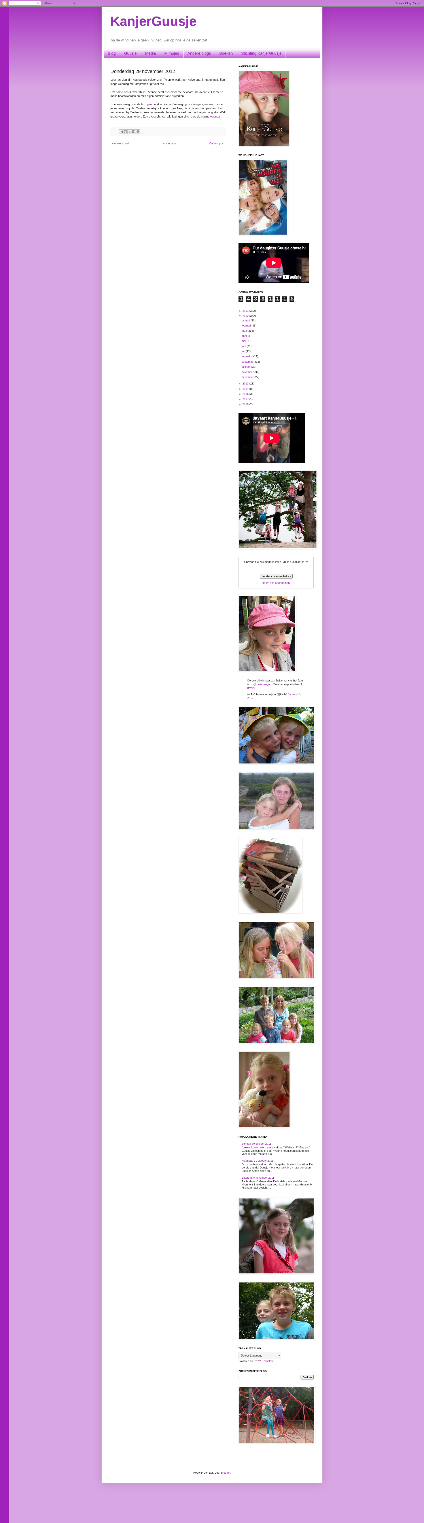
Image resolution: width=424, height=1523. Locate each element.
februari (247, 325)
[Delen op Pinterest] (138, 131)
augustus (247, 356)
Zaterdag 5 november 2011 (258, 1177)
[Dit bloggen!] (125, 131)
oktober (246, 366)
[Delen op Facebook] (134, 131)
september (248, 361)
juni (244, 346)
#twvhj (251, 688)
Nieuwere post (120, 143)
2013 (245, 383)
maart (245, 330)
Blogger (225, 1472)
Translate (268, 1361)
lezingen (146, 104)
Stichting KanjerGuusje (261, 53)
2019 (245, 404)
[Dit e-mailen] (121, 131)
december (248, 377)
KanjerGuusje (153, 21)
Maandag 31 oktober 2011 (257, 1160)
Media (150, 53)
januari (246, 320)
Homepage (169, 143)
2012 (245, 315)
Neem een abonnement (276, 582)
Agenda (215, 116)
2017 (245, 399)
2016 (245, 394)
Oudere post (216, 143)
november (248, 372)
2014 (245, 388)
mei (244, 341)
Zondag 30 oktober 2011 (256, 1143)
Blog (112, 53)
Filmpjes (171, 53)
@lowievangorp (262, 684)
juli (244, 351)
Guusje (130, 53)
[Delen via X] (129, 131)
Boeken (226, 53)
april (245, 336)
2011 (245, 310)
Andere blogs (199, 53)
